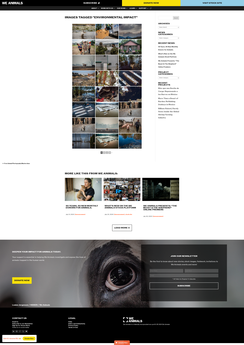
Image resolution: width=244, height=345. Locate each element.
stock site (128, 214)
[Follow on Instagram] (16, 331)
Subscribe (90, 3)
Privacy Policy (73, 325)
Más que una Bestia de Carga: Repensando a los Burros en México (168, 91)
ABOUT (94, 8)
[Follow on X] (23, 331)
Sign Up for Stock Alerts (21, 325)
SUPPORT (142, 8)
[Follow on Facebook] (20, 331)
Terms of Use (73, 327)
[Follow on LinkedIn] (13, 331)
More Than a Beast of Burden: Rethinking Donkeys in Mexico (168, 101)
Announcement (80, 214)
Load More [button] (121, 228)
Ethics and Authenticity (76, 324)
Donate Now (151, 3)
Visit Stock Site (212, 3)
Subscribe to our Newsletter (22, 324)
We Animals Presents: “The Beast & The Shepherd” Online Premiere (168, 64)
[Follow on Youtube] (26, 331)
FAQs (70, 322)
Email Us (15, 322)
